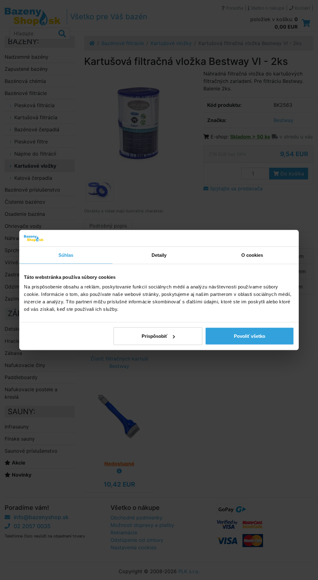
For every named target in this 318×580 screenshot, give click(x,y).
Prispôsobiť (154, 336)
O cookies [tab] (252, 254)
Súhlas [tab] (66, 254)
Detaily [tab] (159, 254)
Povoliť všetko (249, 336)
